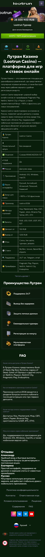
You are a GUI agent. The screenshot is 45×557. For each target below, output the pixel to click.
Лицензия (36, 501)
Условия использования (16, 501)
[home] (22, 3)
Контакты (10, 495)
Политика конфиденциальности (22, 490)
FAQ (31, 506)
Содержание (18, 506)
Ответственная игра (29, 495)
